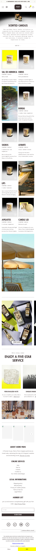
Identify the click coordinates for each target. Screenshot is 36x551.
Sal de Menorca (9, 72)
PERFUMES (17, 342)
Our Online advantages (18, 474)
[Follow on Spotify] (21, 524)
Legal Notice (18, 492)
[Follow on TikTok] (15, 524)
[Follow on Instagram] (8, 524)
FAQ (18, 465)
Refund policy (18, 485)
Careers (18, 469)
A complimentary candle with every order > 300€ (18, 1)
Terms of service (18, 489)
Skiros (5, 145)
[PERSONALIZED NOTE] (11, 377)
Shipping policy (18, 483)
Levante (22, 145)
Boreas (21, 108)
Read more (16, 396)
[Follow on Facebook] (27, 524)
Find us (18, 467)
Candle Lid (23, 220)
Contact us (18, 471)
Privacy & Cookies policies (18, 487)
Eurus (21, 72)
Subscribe (18, 515)
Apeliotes (6, 220)
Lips (3, 183)
